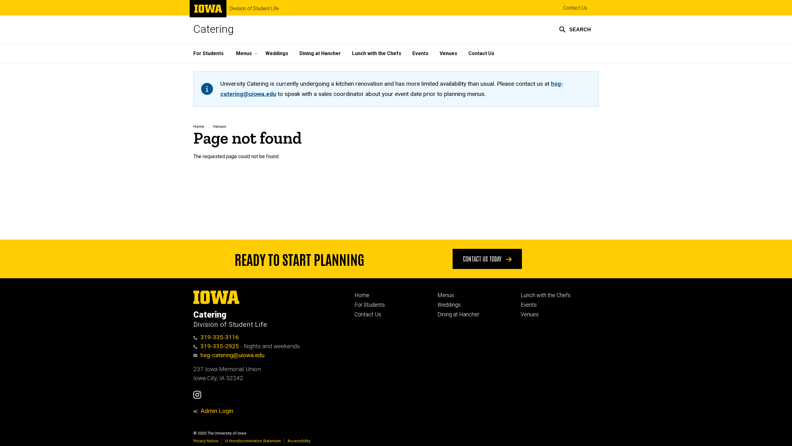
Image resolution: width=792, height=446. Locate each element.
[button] (575, 29)
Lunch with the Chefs (376, 53)
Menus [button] (244, 53)
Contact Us (575, 8)
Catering (213, 29)
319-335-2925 (219, 346)
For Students (208, 53)
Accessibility (298, 441)
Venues (448, 53)
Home (198, 126)
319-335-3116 (219, 337)
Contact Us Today (483, 258)
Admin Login (216, 410)
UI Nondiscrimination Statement (253, 441)
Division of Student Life (254, 8)
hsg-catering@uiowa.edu (232, 355)
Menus (445, 295)
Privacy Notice (205, 441)
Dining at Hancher (320, 53)
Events (420, 53)
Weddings (276, 53)
